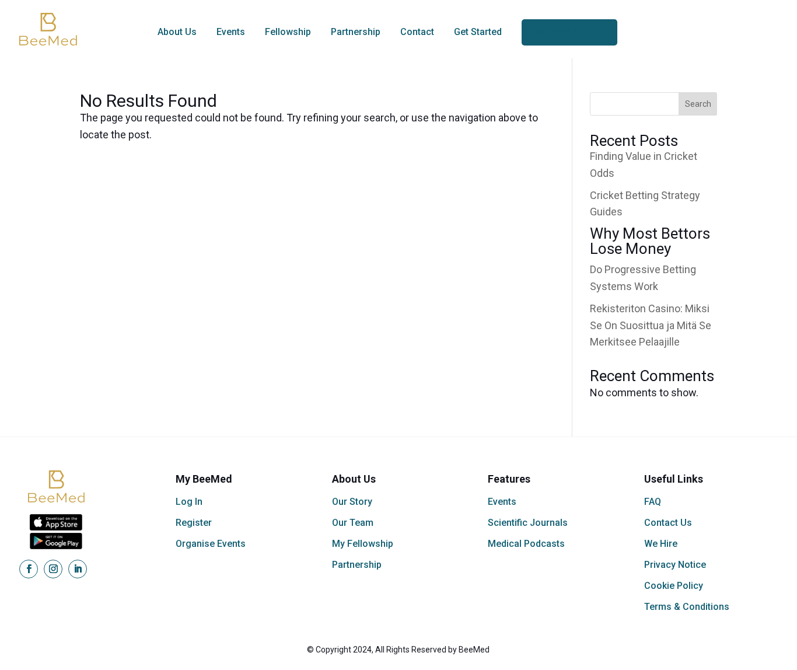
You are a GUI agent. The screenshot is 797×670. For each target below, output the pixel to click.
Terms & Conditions (686, 606)
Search (698, 104)
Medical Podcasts (526, 543)
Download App (558, 31)
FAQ (652, 501)
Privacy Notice (675, 564)
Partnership (355, 31)
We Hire (660, 543)
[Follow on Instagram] (53, 569)
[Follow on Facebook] (28, 569)
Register (194, 522)
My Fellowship (362, 543)
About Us (177, 31)
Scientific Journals (528, 522)
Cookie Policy (673, 585)
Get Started (478, 31)
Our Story (352, 501)
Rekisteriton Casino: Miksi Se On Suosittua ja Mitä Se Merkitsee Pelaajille (650, 325)
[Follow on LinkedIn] (77, 569)
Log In (189, 501)
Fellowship (288, 31)
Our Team (352, 522)
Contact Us (668, 522)
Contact (417, 31)
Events (230, 31)
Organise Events (211, 543)
